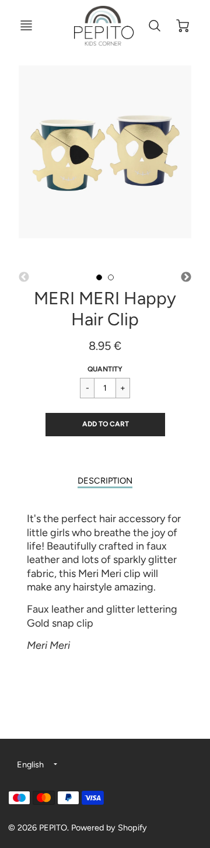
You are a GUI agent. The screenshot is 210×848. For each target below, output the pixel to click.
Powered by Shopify (109, 827)
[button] (105, 424)
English (30, 764)
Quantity (105, 369)
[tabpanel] (99, 277)
